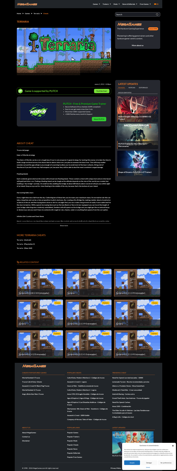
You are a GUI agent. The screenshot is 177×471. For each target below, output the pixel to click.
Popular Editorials (73, 453)
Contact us (26, 437)
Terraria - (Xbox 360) (24, 248)
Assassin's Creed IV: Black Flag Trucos (35, 386)
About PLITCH (99, 119)
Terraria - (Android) (24, 240)
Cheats (45, 13)
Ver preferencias (166, 463)
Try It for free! (101, 91)
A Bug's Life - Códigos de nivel (123, 417)
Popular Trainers (73, 437)
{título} (148, 467)
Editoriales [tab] (143, 87)
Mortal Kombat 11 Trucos (31, 390)
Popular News (72, 449)
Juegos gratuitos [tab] (124, 92)
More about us (138, 45)
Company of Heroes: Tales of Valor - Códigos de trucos (86, 419)
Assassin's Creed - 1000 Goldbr (78, 415)
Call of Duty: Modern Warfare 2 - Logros (81, 390)
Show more (64, 225)
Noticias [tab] (132, 87)
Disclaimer (26, 441)
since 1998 (153, 29)
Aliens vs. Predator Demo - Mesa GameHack (128, 386)
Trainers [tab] (121, 87)
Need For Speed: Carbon (121, 402)
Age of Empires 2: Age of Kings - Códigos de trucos (85, 398)
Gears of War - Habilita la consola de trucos (82, 386)
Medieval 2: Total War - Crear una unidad (127, 390)
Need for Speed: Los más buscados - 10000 (127, 378)
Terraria (37, 13)
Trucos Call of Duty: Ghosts (32, 382)
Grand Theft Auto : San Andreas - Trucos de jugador (131, 398)
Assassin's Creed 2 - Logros (77, 382)
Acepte (132, 463)
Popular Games (72, 433)
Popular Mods (72, 441)
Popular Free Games (74, 457)
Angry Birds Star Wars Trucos (33, 394)
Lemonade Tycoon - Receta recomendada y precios (130, 382)
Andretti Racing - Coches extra (123, 394)
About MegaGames (29, 433)
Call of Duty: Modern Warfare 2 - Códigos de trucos (85, 378)
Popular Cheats (72, 445)
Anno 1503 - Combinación (121, 406)
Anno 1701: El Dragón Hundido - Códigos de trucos (85, 394)
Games (27, 13)
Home (19, 13)
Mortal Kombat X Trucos (31, 378)
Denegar (149, 463)
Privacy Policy (116, 468)
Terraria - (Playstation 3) (26, 244)
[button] (173, 445)
